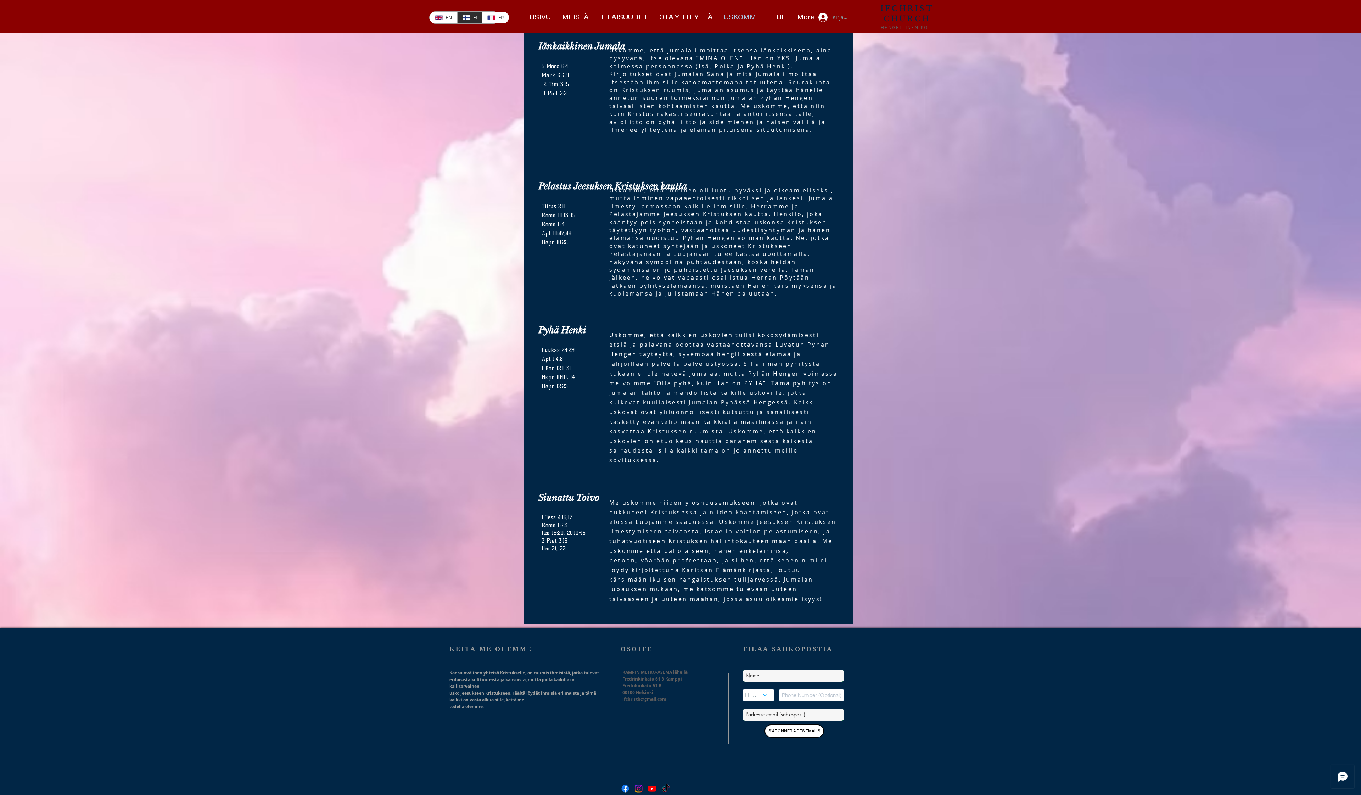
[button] (576, 17)
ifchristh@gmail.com (644, 699)
